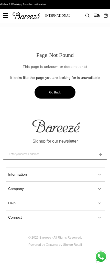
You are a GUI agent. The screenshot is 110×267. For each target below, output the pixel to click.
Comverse (52, 245)
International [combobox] (57, 15)
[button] (55, 174)
